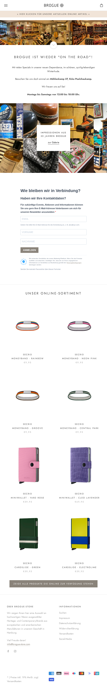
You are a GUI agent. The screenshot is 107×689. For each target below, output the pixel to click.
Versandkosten (66, 633)
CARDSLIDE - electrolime (79, 567)
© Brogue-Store (18, 673)
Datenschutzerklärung (70, 623)
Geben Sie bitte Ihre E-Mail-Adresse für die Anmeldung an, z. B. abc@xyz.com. (50, 225)
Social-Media (65, 639)
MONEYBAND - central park (79, 428)
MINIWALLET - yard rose (27, 497)
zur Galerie (53, 142)
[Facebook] (8, 651)
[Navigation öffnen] (6, 5)
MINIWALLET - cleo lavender (79, 497)
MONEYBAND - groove (27, 428)
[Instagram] (15, 651)
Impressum (64, 618)
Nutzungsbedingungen (74, 262)
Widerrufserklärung (69, 628)
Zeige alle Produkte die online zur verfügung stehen (53, 583)
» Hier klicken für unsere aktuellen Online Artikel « (53, 14)
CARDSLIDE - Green (28, 567)
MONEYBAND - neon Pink (79, 358)
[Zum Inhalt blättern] (53, 44)
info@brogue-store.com (18, 644)
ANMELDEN (29, 250)
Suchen (62, 612)
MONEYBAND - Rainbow (28, 358)
